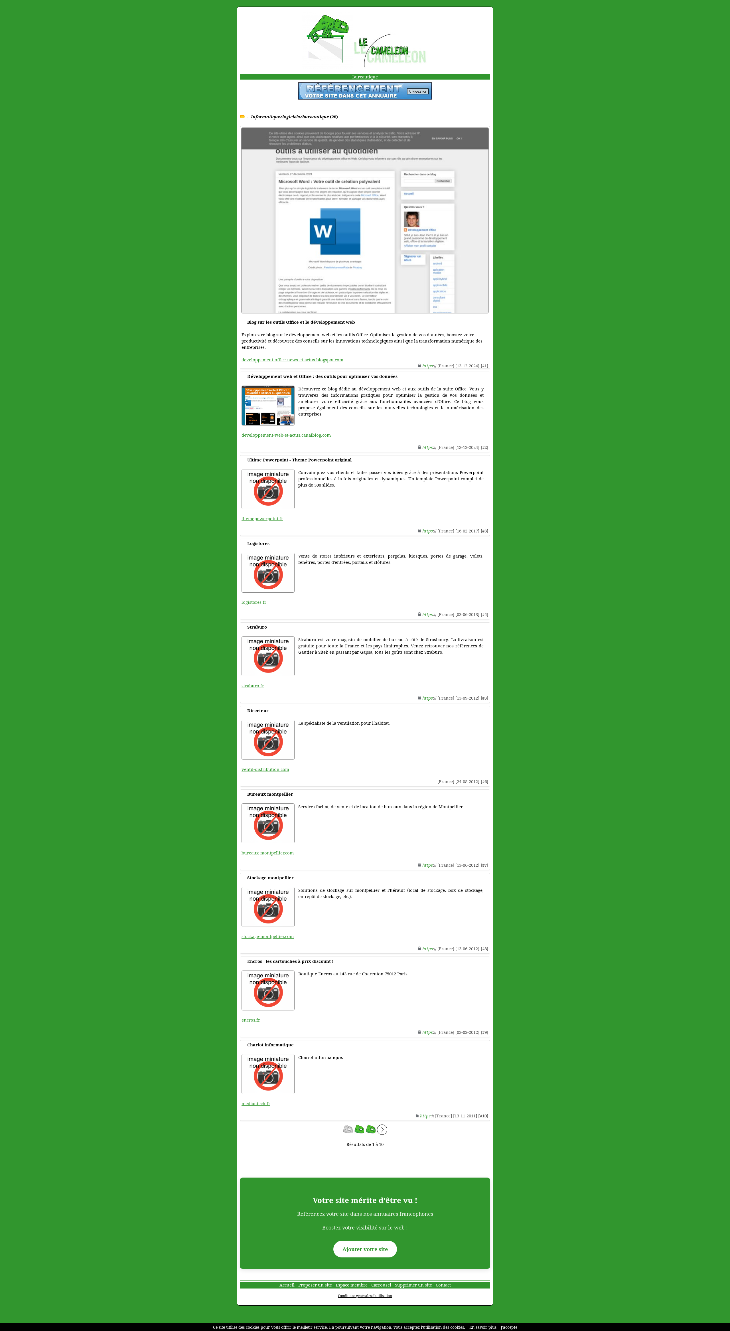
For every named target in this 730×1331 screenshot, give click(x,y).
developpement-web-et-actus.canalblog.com (286, 435)
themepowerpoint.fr (262, 518)
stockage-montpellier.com (268, 936)
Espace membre (352, 1285)
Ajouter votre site (365, 1249)
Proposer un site (315, 1285)
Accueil (287, 1285)
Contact (443, 1285)
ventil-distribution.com (265, 769)
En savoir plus (482, 1327)
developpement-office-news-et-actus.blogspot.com (292, 359)
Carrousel (381, 1285)
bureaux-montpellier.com (268, 853)
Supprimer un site (413, 1285)
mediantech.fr (256, 1103)
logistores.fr (254, 602)
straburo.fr (253, 685)
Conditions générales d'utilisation (365, 1295)
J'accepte (509, 1327)
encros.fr (251, 1020)
